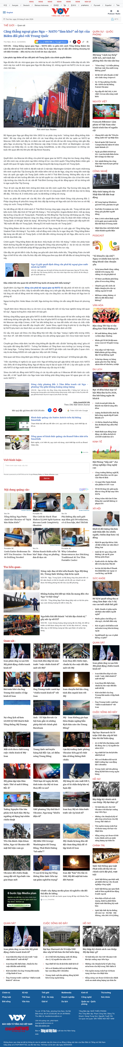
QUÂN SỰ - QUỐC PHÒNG (103, 33)
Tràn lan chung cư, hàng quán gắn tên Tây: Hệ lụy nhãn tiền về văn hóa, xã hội (107, 361)
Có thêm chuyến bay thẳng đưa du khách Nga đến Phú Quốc (106, 424)
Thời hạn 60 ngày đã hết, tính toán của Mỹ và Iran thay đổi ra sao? (45, 784)
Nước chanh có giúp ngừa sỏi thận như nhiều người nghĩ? (106, 611)
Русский (97, 5)
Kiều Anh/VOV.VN (82, 403)
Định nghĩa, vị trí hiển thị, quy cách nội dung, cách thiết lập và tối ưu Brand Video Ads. (59, 443)
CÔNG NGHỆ (100, 171)
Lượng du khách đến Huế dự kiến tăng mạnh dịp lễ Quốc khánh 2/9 (107, 415)
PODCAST (98, 235)
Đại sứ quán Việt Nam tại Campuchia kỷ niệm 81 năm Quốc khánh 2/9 (107, 144)
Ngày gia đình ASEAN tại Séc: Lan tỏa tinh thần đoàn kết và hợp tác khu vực (106, 154)
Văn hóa (26, 1001)
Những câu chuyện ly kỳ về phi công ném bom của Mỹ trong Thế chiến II (106, 819)
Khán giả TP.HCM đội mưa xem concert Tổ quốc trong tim (107, 342)
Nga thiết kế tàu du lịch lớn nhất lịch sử (62, 964)
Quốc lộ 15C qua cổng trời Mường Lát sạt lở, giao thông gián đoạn (105, 554)
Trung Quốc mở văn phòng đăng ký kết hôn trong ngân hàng (107, 771)
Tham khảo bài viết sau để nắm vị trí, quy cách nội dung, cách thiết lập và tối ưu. (59, 425)
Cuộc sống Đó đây (105, 712)
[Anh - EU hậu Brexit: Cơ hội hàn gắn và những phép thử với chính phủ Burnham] (46, 707)
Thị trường (106, 993)
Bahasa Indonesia (41, 5)
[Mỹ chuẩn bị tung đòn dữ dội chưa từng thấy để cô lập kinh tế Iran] (76, 831)
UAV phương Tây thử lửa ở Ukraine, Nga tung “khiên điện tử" (46, 812)
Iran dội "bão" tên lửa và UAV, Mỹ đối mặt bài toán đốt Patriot (75, 876)
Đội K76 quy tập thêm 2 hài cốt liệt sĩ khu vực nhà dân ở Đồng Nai (106, 544)
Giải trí (44, 1001)
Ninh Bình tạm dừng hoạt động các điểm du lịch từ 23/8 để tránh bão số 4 (106, 434)
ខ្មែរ (65, 5)
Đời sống (6, 1001)
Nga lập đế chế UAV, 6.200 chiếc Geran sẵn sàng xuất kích (106, 94)
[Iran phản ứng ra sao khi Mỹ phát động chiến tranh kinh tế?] (17, 650)
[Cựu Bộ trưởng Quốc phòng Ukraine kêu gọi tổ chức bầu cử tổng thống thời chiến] (76, 739)
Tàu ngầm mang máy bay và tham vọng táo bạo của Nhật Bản (106, 828)
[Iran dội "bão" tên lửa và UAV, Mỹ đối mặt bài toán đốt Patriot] (76, 862)
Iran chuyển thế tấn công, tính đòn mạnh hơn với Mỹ (76, 692)
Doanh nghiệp (68, 997)
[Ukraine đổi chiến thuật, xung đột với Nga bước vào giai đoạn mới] (17, 862)
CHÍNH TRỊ (99, 845)
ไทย (118, 5)
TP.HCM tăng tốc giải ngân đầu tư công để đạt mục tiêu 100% (107, 491)
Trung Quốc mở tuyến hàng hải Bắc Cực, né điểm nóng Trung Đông (46, 752)
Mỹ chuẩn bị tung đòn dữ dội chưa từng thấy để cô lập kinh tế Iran (75, 844)
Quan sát (21, 25)
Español (108, 5)
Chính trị (6, 993)
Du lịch (97, 369)
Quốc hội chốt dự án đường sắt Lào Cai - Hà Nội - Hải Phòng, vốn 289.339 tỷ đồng (107, 912)
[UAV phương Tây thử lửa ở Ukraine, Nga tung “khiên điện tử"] (46, 799)
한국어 (73, 5)
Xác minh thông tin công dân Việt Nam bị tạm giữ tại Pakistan (106, 163)
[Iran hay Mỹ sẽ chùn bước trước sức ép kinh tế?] (76, 799)
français (15, 5)
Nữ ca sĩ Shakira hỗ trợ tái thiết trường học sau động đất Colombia (106, 762)
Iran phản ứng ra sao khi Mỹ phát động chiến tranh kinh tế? (17, 664)
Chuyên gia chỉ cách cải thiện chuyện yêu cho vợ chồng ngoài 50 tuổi (105, 288)
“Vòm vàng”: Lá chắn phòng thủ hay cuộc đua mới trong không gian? (107, 68)
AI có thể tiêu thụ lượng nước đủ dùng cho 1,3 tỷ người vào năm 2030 (107, 745)
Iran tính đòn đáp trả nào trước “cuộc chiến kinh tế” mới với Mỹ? (46, 664)
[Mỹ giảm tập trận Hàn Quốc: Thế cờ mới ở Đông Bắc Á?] (17, 771)
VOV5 (68, 2)
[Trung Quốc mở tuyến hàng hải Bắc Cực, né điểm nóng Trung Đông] (46, 739)
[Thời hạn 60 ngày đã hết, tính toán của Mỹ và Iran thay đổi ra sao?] (46, 771)
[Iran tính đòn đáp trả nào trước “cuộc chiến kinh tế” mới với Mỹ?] (46, 650)
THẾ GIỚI (9, 25)
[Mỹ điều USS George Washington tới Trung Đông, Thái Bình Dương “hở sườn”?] (46, 831)
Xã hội (25, 993)
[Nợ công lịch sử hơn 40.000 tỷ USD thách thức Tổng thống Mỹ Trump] (17, 707)
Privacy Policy (37, 474)
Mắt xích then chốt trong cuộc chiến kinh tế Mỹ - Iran (16, 752)
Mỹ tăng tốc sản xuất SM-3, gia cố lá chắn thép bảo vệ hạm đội (76, 784)
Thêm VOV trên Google (79, 410)
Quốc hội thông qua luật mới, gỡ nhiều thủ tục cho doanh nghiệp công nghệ (107, 881)
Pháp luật (6, 997)
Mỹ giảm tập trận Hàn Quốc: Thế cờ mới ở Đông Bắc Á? (16, 784)
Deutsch (26, 5)
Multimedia (66, 993)
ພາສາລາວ (85, 5)
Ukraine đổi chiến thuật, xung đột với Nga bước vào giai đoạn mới (17, 876)
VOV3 (50, 2)
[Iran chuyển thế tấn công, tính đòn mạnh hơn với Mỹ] (76, 679)
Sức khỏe (105, 997)
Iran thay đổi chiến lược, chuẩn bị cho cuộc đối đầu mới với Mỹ (75, 664)
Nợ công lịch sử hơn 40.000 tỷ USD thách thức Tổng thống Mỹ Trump (16, 721)
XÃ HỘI (97, 508)
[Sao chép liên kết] (83, 42)
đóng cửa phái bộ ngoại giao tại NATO (42, 288)
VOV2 (40, 2)
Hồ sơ (97, 779)
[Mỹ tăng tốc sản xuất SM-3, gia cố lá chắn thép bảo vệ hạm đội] (76, 771)
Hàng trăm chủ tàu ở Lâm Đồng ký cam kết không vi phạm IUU (106, 501)
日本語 (56, 5)
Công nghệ (86, 997)
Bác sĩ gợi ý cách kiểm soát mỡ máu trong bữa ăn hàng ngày (107, 628)
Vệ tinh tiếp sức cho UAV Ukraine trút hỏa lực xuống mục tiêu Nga (106, 809)
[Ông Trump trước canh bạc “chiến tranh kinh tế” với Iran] (46, 679)
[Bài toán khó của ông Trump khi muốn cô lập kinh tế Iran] (17, 679)
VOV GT (88, 2)
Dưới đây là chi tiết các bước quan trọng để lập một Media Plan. (65, 896)
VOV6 (77, 2)
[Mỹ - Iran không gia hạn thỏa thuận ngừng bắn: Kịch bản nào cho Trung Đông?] (76, 707)
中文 (5, 5)
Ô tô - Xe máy (48, 997)
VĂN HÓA (98, 305)
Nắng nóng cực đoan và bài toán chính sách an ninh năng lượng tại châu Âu (106, 838)
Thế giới (45, 993)
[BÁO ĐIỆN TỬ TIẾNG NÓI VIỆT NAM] (60, 12)
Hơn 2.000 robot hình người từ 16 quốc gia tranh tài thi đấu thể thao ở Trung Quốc (107, 221)
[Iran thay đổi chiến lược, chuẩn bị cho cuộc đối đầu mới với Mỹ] (76, 650)
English (10, 12)
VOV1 (31, 2)
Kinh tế (84, 993)
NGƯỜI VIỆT (100, 101)
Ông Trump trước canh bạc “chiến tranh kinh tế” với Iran (46, 692)
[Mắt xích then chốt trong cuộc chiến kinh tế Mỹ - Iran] (17, 739)
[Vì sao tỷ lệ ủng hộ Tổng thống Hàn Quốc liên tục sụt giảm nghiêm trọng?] (46, 862)
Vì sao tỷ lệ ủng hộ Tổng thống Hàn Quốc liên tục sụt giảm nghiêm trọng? (45, 876)
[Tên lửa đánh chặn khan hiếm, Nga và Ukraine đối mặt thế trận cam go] (17, 831)
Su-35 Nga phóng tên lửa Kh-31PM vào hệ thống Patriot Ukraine (105, 84)
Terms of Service (50, 474)
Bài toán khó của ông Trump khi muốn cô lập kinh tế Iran (16, 692)
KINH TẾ (97, 441)
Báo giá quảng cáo (42, 1026)
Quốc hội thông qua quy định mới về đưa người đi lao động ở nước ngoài (107, 891)
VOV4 (59, 2)
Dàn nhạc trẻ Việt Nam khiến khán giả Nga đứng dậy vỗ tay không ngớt (106, 352)
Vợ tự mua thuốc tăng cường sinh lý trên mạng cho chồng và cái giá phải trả (107, 271)
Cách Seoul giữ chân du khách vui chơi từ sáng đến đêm (106, 405)
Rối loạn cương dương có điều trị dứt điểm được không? (105, 297)
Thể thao (26, 997)
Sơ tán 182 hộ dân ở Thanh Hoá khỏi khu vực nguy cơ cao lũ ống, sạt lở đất (106, 570)
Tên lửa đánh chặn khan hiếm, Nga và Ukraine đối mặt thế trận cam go (17, 844)
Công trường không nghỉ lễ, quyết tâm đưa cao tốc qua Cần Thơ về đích (107, 475)
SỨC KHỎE (99, 578)
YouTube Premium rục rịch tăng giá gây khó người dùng (106, 211)
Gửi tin (46, 478)
